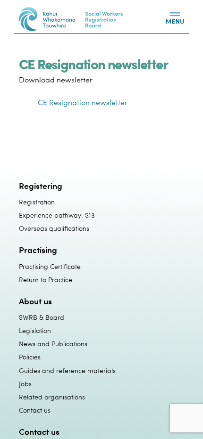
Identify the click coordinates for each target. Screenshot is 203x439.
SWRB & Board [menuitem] (41, 317)
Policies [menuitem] (30, 356)
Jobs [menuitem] (25, 383)
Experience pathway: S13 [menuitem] (56, 215)
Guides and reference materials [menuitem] (67, 370)
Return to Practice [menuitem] (45, 279)
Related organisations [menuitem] (52, 396)
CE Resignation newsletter (82, 102)
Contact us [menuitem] (35, 410)
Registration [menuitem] (37, 201)
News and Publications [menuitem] (53, 343)
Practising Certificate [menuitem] (50, 266)
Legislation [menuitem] (35, 330)
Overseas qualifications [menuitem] (54, 228)
